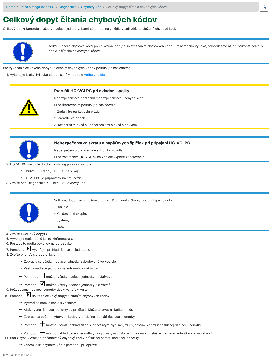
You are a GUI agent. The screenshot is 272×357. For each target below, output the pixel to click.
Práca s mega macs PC (37, 7)
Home (10, 7)
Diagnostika (68, 7)
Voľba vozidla (94, 75)
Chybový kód (91, 7)
